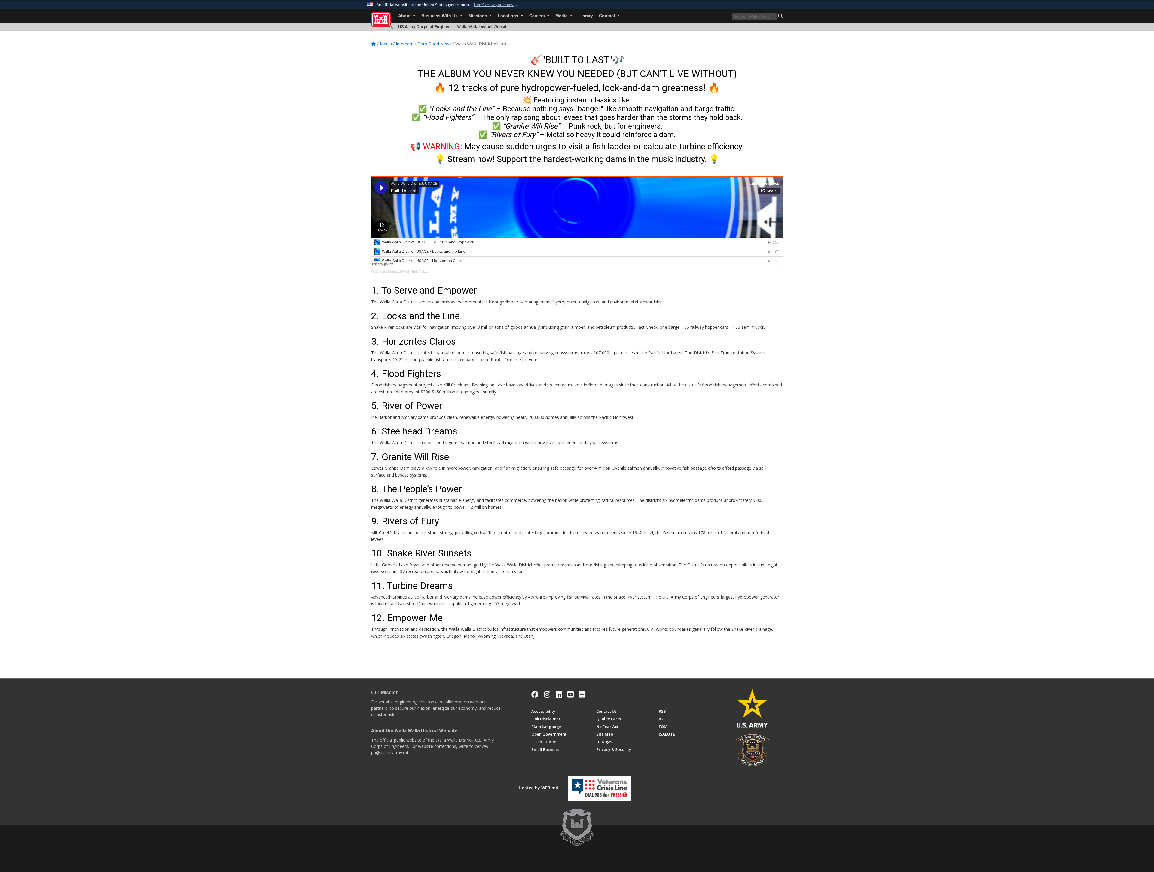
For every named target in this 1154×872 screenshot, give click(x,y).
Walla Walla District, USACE (390, 271)
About (405, 16)
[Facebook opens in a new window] (535, 694)
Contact (607, 16)
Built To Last (420, 271)
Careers (537, 16)
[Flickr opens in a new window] (582, 694)
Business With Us (440, 16)
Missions (478, 16)
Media (562, 16)
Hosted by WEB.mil (538, 788)
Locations (509, 16)
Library (586, 16)
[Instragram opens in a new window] (547, 694)
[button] (497, 5)
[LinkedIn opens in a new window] (559, 694)
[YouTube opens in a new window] (570, 694)
